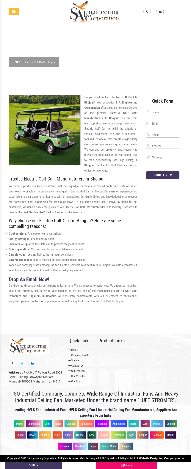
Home (16, 62)
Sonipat (171, 423)
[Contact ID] (161, 11)
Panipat (157, 423)
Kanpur (143, 435)
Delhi (47, 423)
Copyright (12, 458)
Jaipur (93, 446)
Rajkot (133, 423)
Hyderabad (118, 435)
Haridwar (80, 446)
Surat (145, 423)
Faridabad (102, 423)
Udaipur (104, 435)
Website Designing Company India (161, 458)
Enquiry (128, 465)
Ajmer (68, 435)
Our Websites (78, 376)
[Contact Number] (148, 11)
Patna (19, 423)
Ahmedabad (118, 423)
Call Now (33, 465)
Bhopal (20, 435)
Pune (57, 435)
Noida (58, 423)
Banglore (126, 446)
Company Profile (80, 355)
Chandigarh (34, 423)
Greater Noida (108, 446)
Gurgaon (71, 423)
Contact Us (77, 365)
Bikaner (80, 435)
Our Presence (78, 371)
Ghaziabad (86, 423)
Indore (32, 435)
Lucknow (157, 435)
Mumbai (45, 435)
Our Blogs (76, 381)
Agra (131, 435)
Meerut (170, 435)
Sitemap (75, 360)
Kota (92, 435)
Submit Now (163, 175)
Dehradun (65, 446)
